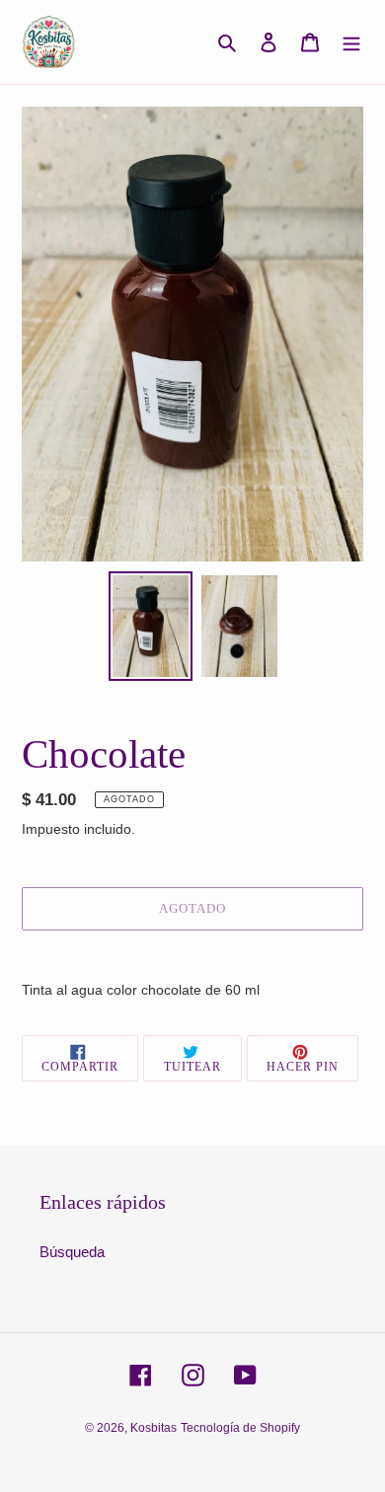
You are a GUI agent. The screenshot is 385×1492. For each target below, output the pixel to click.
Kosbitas (153, 1428)
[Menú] (351, 42)
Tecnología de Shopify (240, 1428)
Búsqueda (72, 1251)
